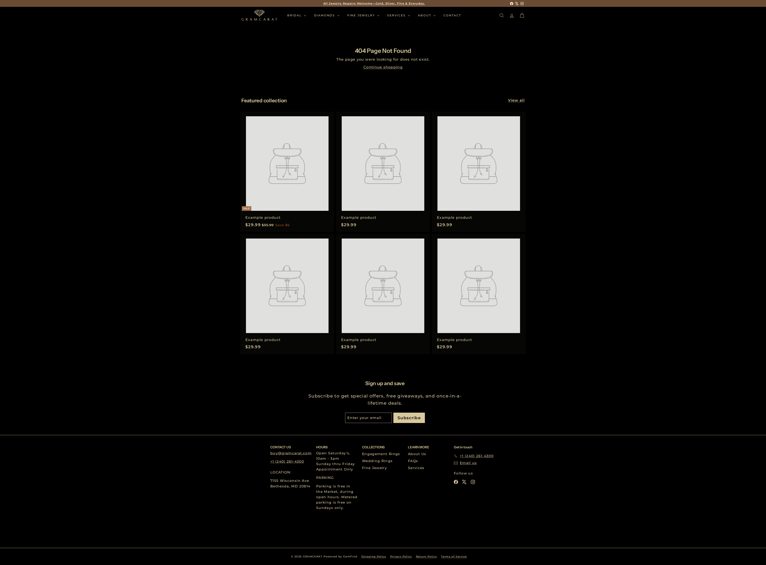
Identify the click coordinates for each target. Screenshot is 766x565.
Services (397, 15)
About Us (417, 454)
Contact (452, 15)
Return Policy (426, 556)
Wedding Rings (377, 461)
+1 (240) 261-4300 (287, 461)
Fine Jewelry (361, 15)
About (425, 15)
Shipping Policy (373, 556)
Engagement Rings (381, 454)
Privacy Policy (401, 556)
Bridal (295, 15)
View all (516, 100)
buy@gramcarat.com (291, 453)
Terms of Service (454, 556)
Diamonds (325, 15)
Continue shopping (383, 67)
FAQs (413, 461)
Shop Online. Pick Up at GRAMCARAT (374, 4)
